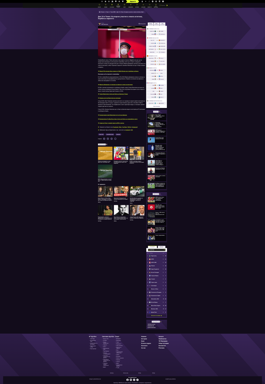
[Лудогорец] (102, 1)
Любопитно (162, 339)
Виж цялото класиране (156, 315)
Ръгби (117, 367)
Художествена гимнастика (119, 352)
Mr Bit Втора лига (155, 100)
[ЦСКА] (105, 1)
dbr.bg (99, 202)
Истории (144, 339)
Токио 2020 (112, 12)
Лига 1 (153, 83)
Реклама (161, 348)
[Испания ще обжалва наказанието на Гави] (156, 170)
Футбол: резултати (151, 327)
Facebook (115, 127)
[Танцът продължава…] (156, 237)
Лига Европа (106, 351)
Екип (142, 341)
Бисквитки (162, 345)
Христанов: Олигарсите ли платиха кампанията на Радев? (121, 199)
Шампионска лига (106, 349)
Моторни (118, 356)
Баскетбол (118, 340)
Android (127, 130)
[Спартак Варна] (122, 1)
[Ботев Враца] (163, 1)
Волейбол (118, 338)
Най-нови (156, 111)
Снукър (118, 361)
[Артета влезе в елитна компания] (156, 177)
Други (104, 367)
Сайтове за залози (151, 324)
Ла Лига (105, 340)
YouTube (124, 127)
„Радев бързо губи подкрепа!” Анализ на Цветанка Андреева (137, 218)
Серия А (153, 68)
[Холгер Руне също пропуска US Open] (156, 139)
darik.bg (115, 201)
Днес (156, 24)
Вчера (150, 24)
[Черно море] (159, 1)
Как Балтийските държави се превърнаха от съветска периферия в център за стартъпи (136, 200)
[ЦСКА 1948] (109, 1)
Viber (120, 127)
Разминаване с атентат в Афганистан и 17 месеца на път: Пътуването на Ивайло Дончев (105, 218)
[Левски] (112, 1)
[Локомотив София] (156, 1)
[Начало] (99, 12)
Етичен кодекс (146, 343)
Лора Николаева (104, 24)
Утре (162, 24)
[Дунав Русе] (149, 1)
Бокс (117, 350)
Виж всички (155, 106)
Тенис (117, 342)
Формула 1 (118, 343)
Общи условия (164, 343)
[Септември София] (145, 1)
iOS (132, 130)
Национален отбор (93, 346)
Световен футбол (118, 6)
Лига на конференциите (106, 353)
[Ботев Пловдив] (119, 1)
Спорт (107, 12)
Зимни (117, 354)
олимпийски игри (109, 134)
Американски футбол (119, 365)
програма (118, 134)
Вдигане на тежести (118, 348)
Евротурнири (93, 348)
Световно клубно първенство (106, 364)
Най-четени (155, 194)
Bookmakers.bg (151, 325)
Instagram (134, 127)
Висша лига (154, 38)
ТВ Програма (156, 6)
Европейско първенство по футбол (106, 360)
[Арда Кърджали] (116, 1)
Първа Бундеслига (105, 343)
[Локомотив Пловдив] (152, 1)
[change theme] (167, 5)
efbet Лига (154, 28)
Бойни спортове (120, 358)
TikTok (129, 127)
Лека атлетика (119, 345)
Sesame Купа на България (93, 344)
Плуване (118, 359)
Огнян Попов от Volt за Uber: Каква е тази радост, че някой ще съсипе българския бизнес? (105, 199)
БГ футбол (92, 336)
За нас (143, 348)
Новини (143, 336)
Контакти (144, 345)
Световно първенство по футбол (106, 356)
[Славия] (142, 1)
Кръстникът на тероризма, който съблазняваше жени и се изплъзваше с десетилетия (121, 218)
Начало (102, 12)
